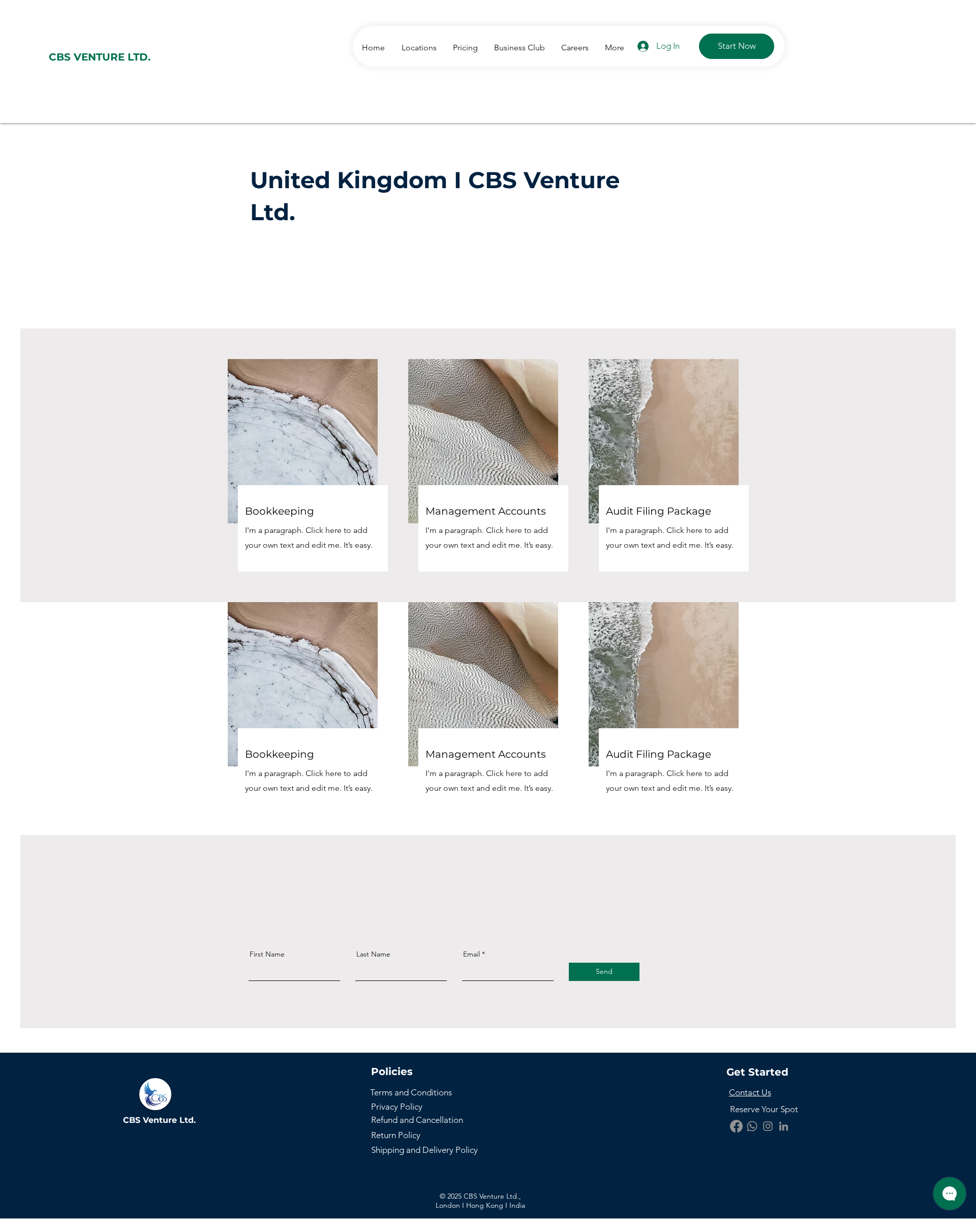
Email (471, 954)
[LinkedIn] (783, 1126)
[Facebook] (736, 1126)
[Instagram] (767, 1126)
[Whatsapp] (752, 1126)
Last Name (373, 954)
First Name (267, 954)
